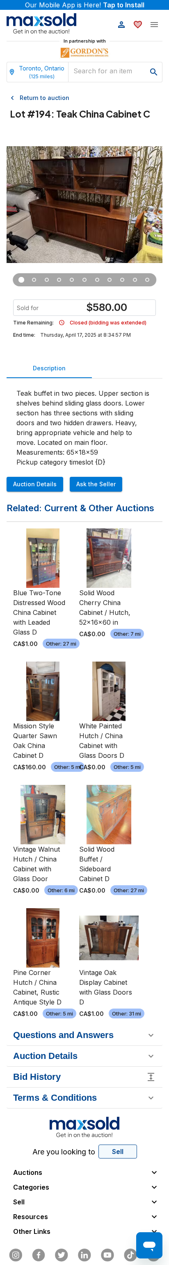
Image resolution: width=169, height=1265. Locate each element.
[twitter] (61, 1255)
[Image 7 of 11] (97, 280)
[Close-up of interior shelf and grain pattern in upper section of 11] (47, 280)
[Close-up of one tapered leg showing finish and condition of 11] (59, 280)
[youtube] (107, 1255)
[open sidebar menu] (154, 24)
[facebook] (38, 1255)
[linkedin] (84, 1255)
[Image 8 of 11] (110, 280)
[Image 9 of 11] (122, 280)
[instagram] (15, 1255)
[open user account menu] (121, 24)
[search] (154, 72)
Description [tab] (49, 368)
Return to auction (44, 97)
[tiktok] (130, 1255)
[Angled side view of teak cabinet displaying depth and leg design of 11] (34, 280)
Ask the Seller (96, 484)
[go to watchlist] (138, 24)
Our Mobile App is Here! (84, 5)
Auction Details (35, 484)
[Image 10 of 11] (135, 280)
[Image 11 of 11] (147, 280)
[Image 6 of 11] (85, 280)
